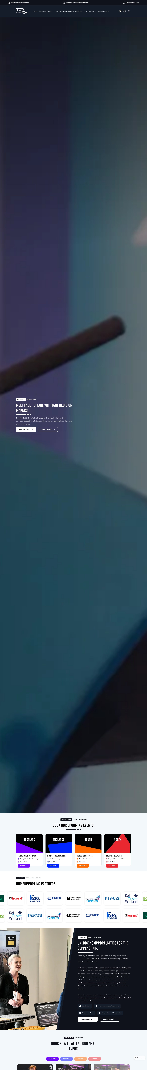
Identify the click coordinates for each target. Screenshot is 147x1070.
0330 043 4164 (132, 2)
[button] (80, 11)
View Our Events (24, 429)
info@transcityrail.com (20, 2)
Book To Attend (47, 429)
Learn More (23, 865)
